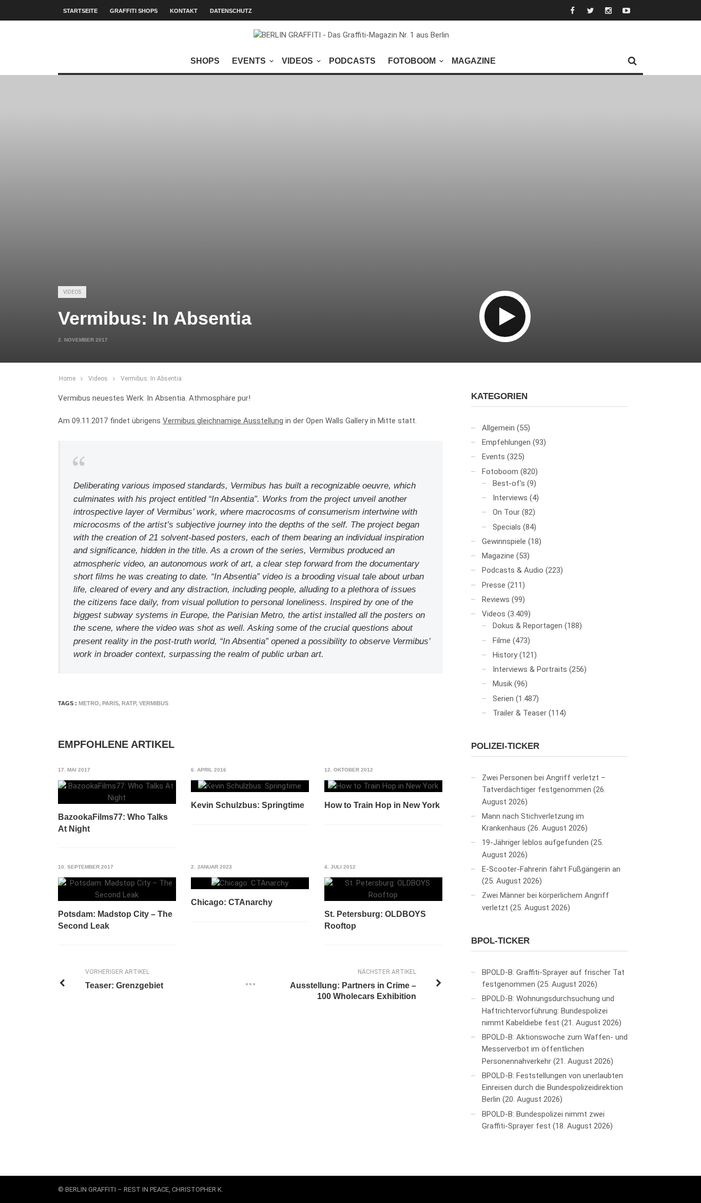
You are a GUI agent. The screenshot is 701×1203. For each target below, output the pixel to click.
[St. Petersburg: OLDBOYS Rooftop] (383, 889)
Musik (502, 683)
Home (67, 378)
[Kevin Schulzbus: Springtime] (249, 786)
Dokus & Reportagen (527, 625)
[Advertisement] (350, 198)
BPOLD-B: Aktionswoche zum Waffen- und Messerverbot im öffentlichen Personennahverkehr (555, 1049)
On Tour (506, 512)
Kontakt (184, 11)
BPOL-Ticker (500, 941)
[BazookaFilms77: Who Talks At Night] (117, 792)
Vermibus (153, 703)
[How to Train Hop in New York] (383, 786)
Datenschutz (231, 11)
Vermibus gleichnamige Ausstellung (223, 420)
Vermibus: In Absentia (151, 378)
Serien (503, 698)
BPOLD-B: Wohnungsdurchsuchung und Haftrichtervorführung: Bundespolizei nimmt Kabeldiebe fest (548, 1010)
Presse (493, 585)
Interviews (510, 497)
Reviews (496, 599)
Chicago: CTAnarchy (231, 902)
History (505, 655)
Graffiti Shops (134, 11)
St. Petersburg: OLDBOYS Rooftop (375, 920)
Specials (507, 527)
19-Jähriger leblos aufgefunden (535, 842)
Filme (502, 640)
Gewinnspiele (504, 541)
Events (249, 61)
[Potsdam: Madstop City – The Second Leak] (117, 889)
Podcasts (352, 61)
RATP (129, 703)
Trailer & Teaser (520, 713)
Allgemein (498, 428)
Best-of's (509, 483)
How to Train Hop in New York (382, 805)
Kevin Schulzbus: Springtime (247, 805)
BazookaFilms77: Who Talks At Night (113, 823)
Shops (205, 61)
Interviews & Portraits (530, 669)
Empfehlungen (506, 442)
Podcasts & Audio (512, 570)
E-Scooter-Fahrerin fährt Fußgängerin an (551, 869)
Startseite (80, 11)
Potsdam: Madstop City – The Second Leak (115, 920)
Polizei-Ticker (505, 746)
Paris (110, 703)
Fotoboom (412, 61)
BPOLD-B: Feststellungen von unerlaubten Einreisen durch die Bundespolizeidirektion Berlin (552, 1087)
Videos (297, 61)
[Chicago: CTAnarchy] (249, 883)
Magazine (474, 61)
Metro (89, 703)
